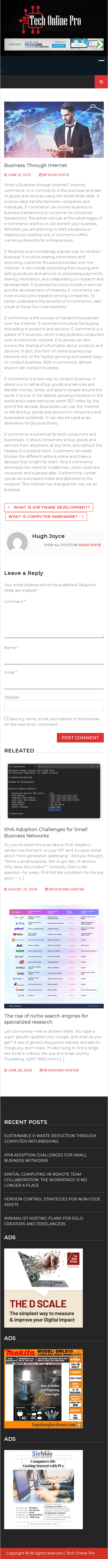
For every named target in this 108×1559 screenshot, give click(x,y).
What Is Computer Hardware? (43, 516)
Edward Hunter (69, 889)
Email (10, 672)
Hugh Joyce (58, 175)
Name (11, 647)
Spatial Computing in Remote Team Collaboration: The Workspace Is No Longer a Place (45, 1180)
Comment (15, 601)
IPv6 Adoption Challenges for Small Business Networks (46, 832)
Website (11, 697)
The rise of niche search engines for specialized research (46, 1019)
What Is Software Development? (52, 507)
